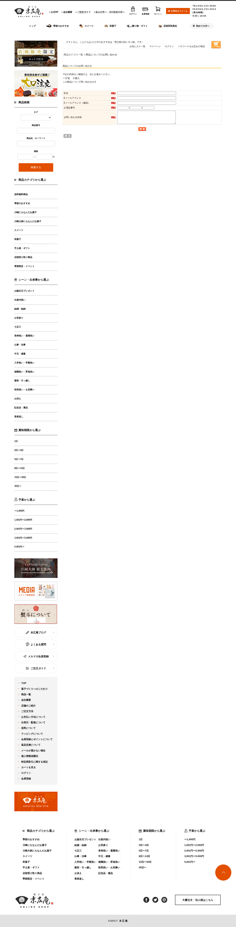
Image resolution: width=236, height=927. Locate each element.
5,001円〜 (19, 546)
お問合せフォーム (179, 11)
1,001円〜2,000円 (23, 520)
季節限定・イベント (24, 266)
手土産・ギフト (22, 248)
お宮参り (18, 318)
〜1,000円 (19, 510)
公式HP (54, 12)
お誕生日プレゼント (24, 290)
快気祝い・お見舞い (24, 389)
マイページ (155, 46)
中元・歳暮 (20, 353)
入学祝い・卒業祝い (24, 362)
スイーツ (18, 230)
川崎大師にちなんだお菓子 (27, 221)
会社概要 (67, 12)
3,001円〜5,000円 (23, 538)
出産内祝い (20, 299)
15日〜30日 (20, 477)
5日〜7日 (18, 459)
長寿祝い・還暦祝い (24, 335)
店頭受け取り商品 (23, 257)
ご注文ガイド (84, 12)
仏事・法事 (20, 344)
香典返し (18, 416)
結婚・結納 (20, 308)
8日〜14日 (19, 468)
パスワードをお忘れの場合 (191, 46)
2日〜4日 (18, 450)
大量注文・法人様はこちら (197, 899)
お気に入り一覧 (137, 46)
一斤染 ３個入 (71, 78)
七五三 (17, 327)
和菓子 (17, 239)
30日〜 (17, 486)
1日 (16, 441)
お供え (17, 398)
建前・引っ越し (22, 380)
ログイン (169, 46)
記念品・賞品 (21, 407)
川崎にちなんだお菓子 (25, 212)
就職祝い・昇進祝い (24, 371)
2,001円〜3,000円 (23, 529)
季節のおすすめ (22, 203)
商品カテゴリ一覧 (73, 54)
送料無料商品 (21, 194)
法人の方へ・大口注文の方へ (110, 12)
